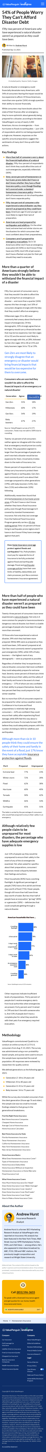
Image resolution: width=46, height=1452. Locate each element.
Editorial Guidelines (33, 1343)
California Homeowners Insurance (15, 1143)
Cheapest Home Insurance (12, 1122)
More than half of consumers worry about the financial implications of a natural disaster (25, 160)
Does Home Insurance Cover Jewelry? (17, 1189)
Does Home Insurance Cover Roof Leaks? (18, 1192)
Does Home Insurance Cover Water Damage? (20, 1186)
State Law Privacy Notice (35, 1375)
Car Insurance (7, 1340)
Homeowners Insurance (21, 1321)
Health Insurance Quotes (10, 1365)
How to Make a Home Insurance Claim (17, 1198)
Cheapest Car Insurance (10, 1356)
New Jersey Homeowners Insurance (16, 1150)
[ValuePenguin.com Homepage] (17, 4)
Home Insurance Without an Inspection (17, 1168)
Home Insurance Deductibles (13, 1165)
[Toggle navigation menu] (42, 4)
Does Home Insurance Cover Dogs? (16, 1195)
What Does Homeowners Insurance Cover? (19, 1158)
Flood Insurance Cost (10, 1174)
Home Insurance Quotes (10, 1369)
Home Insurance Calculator (13, 1128)
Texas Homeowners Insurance (14, 1140)
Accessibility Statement (9, 1447)
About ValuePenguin (34, 1340)
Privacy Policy (32, 1366)
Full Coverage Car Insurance (8, 1344)
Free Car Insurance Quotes (11, 1353)
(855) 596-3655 (26, 1292)
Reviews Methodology (34, 1347)
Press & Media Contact (34, 1350)
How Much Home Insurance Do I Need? (17, 1183)
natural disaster (21, 617)
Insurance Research (34, 1354)
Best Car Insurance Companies (8, 1361)
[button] (21, 45)
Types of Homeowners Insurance (15, 1161)
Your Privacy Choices (31, 1370)
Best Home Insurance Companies (15, 1119)
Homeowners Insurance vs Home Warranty (19, 1171)
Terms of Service (32, 1362)
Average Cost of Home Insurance (15, 1125)
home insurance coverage (24, 545)
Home (5, 1321)
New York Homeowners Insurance (15, 1147)
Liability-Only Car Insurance (11, 1349)
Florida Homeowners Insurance (14, 1137)
